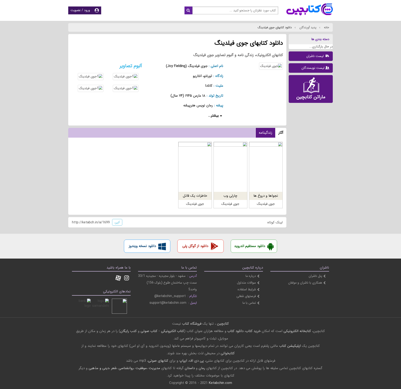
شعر (113, 368)
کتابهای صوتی (158, 361)
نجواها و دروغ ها (265, 196)
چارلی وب (230, 196)
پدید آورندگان (307, 27)
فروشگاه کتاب (191, 323)
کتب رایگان (128, 331)
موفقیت (141, 368)
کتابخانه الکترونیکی (296, 331)
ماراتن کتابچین (310, 97)
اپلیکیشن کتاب (290, 346)
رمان (202, 368)
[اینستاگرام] (126, 278)
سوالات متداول (246, 282)
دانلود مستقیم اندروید (249, 246)
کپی (117, 222)
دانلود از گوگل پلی (195, 246)
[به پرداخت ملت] (83, 306)
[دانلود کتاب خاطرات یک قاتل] (195, 167)
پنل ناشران (315, 275)
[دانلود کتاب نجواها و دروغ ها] (265, 167)
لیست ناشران (315, 56)
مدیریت (154, 368)
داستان (190, 368)
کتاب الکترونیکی (172, 331)
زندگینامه (265, 133)
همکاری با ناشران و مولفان (305, 282)
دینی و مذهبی (99, 368)
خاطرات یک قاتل (195, 196)
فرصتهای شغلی (246, 296)
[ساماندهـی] (101, 306)
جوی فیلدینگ (266, 203)
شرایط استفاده (247, 289)
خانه (326, 27)
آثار (280, 133)
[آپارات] (118, 278)
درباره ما (251, 275)
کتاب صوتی (149, 331)
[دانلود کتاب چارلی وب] (230, 167)
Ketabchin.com (220, 383)
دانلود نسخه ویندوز (142, 246)
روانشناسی (126, 368)
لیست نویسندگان (312, 67)
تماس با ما (249, 302)
